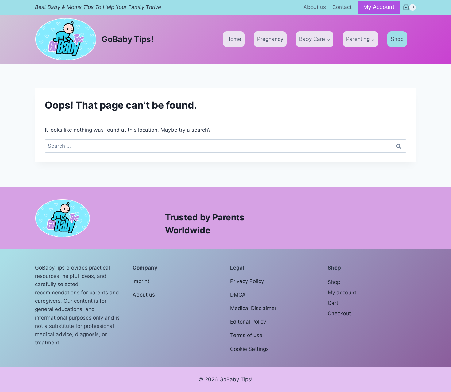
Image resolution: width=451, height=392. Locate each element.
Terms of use (246, 335)
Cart (333, 303)
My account (342, 292)
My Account (379, 7)
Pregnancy (270, 39)
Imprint (141, 281)
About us (314, 7)
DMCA (238, 295)
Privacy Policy (247, 281)
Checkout (339, 313)
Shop (397, 39)
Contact (342, 7)
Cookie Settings (249, 349)
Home (233, 39)
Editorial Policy (248, 322)
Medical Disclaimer (253, 308)
